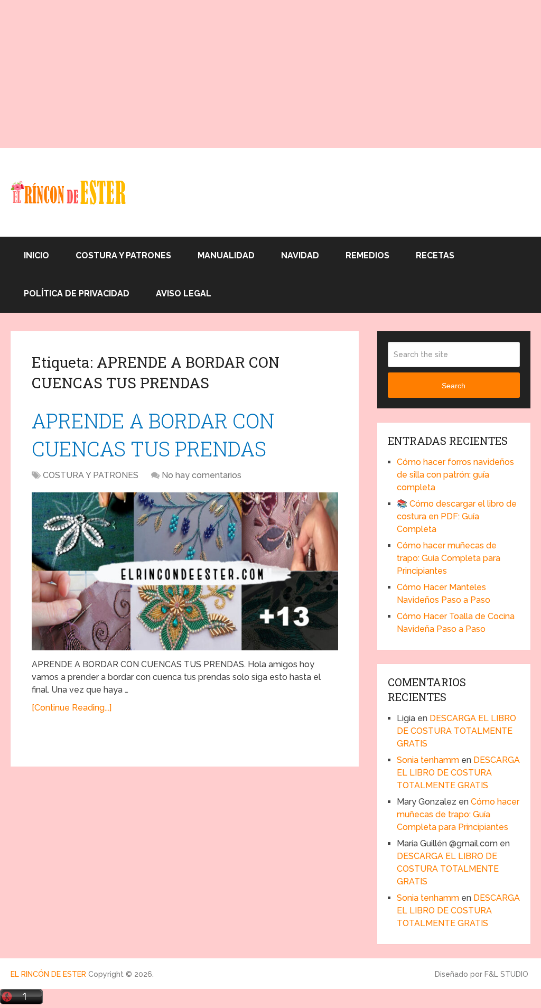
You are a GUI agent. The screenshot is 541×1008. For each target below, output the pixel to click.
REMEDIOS (367, 255)
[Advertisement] (270, 74)
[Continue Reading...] (71, 708)
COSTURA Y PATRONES (123, 255)
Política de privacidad (76, 293)
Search (453, 385)
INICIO (36, 255)
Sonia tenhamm (428, 760)
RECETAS (435, 255)
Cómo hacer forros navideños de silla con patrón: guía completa (455, 474)
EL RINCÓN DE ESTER (48, 974)
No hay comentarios (201, 475)
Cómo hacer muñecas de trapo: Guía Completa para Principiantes (448, 558)
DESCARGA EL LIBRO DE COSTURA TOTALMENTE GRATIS (456, 731)
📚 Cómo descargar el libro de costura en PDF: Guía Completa (457, 516)
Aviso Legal (183, 293)
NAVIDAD (300, 255)
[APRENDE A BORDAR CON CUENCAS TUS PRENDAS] (185, 571)
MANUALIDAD (226, 255)
